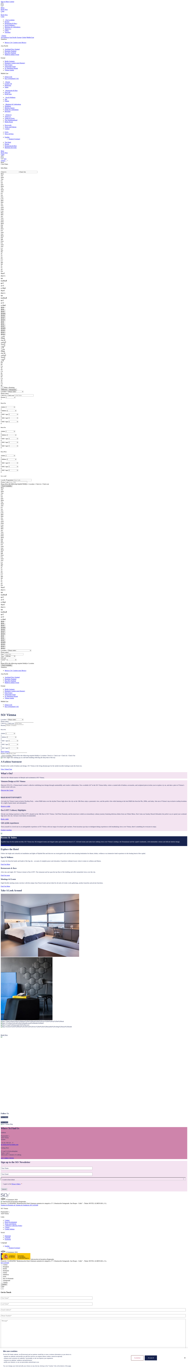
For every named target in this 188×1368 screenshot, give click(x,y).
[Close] (185, 1358)
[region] (94, 1358)
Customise (137, 1358)
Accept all (151, 1358)
